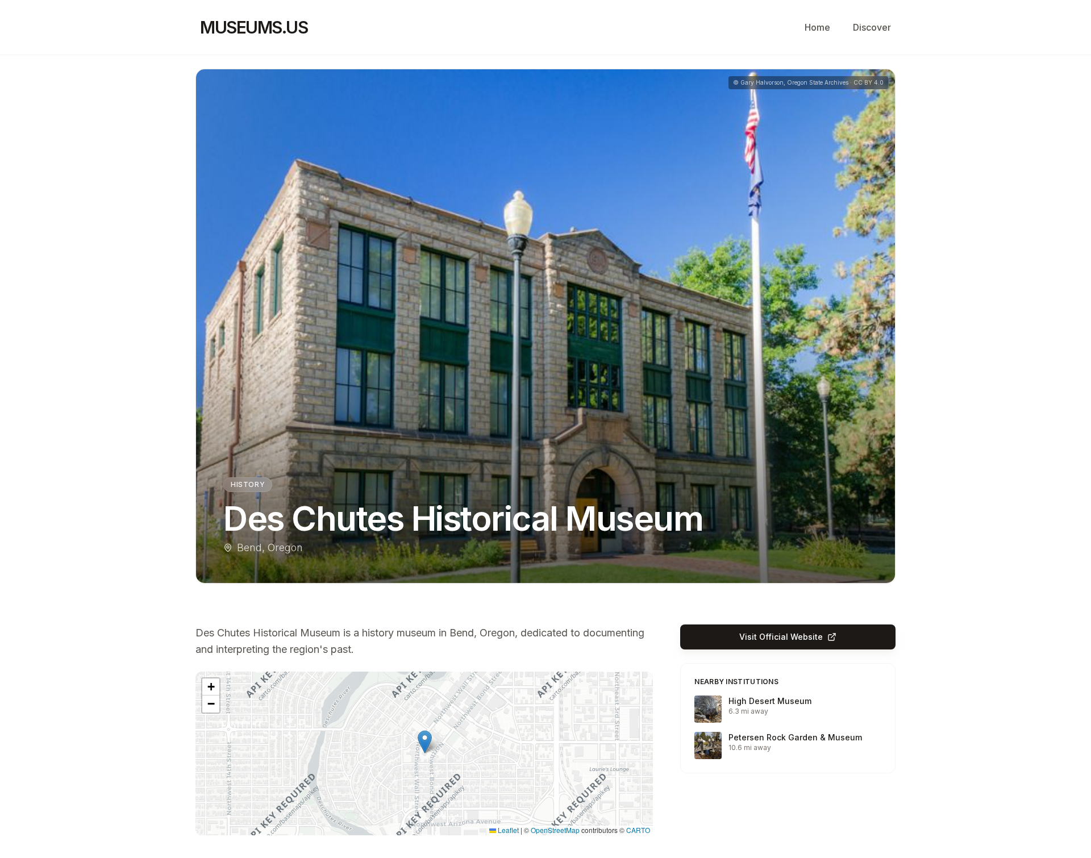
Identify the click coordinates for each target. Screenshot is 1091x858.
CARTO (638, 830)
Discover (872, 27)
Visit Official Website (781, 637)
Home (817, 27)
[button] (425, 741)
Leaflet (507, 830)
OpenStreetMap (555, 830)
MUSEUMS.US (253, 27)
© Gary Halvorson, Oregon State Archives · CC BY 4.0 (808, 82)
